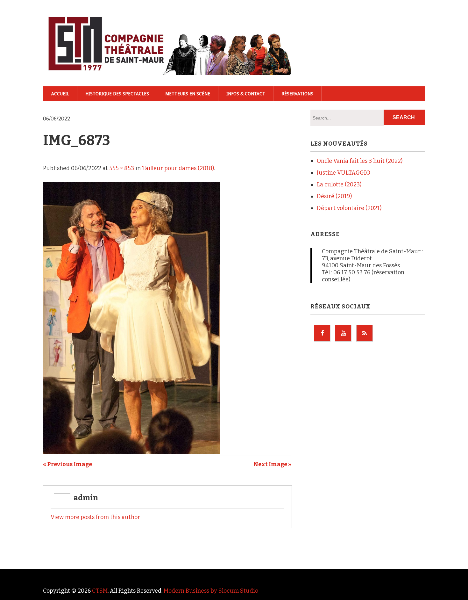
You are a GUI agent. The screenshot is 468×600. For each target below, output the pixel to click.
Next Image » (272, 464)
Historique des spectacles (117, 93)
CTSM (100, 590)
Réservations (297, 93)
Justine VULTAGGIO (343, 172)
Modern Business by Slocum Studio (211, 590)
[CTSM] (167, 64)
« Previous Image (67, 464)
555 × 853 (121, 168)
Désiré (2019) (334, 196)
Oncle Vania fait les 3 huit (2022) (359, 160)
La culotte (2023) (339, 184)
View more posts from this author (95, 517)
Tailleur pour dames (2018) (178, 168)
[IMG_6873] (131, 452)
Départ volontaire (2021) (349, 208)
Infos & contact (245, 93)
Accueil (60, 93)
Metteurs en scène (187, 93)
